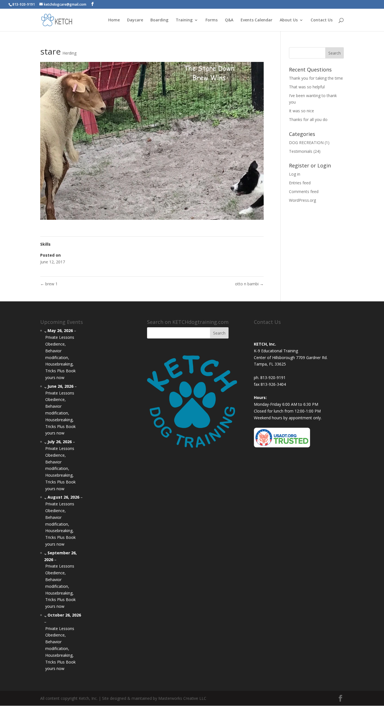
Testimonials (300, 151)
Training (184, 20)
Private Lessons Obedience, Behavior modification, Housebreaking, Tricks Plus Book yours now (60, 357)
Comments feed (304, 191)
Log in (294, 174)
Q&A (229, 20)
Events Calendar (256, 20)
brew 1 (49, 283)
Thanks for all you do (308, 119)
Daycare (135, 20)
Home (114, 20)
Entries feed (300, 182)
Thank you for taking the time (316, 78)
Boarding (159, 20)
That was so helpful (307, 86)
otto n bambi (249, 283)
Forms (211, 20)
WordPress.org (302, 200)
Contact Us (322, 20)
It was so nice (301, 110)
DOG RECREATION (306, 142)
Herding (69, 53)
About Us (289, 20)
